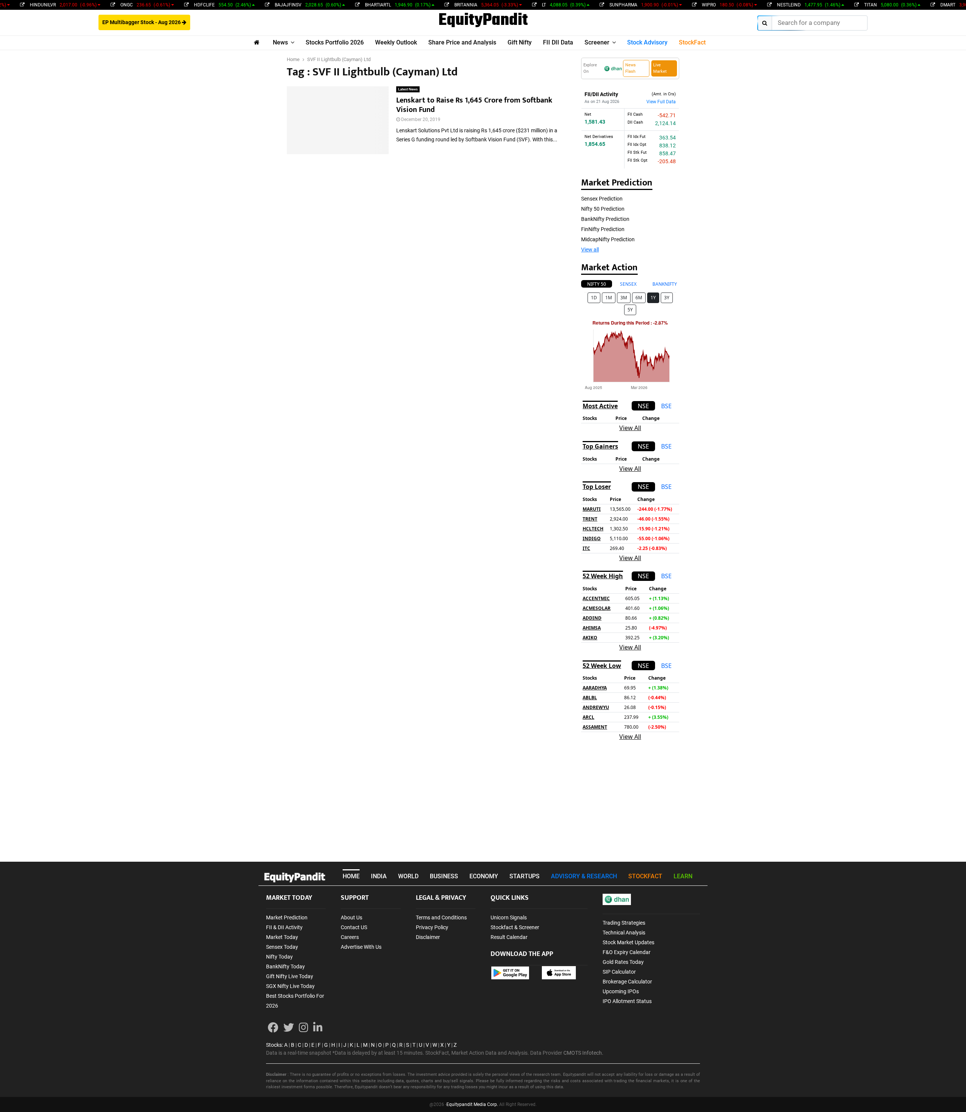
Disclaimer (428, 937)
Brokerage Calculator (627, 982)
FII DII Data (558, 42)
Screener (597, 42)
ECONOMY (483, 876)
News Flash (630, 68)
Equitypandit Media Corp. (472, 1104)
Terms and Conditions (441, 917)
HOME (351, 876)
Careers (350, 937)
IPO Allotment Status (627, 1001)
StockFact (692, 42)
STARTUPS (524, 876)
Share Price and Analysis (462, 42)
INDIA (379, 876)
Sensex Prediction (602, 199)
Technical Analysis (624, 933)
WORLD (408, 876)
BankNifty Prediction (605, 219)
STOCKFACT (645, 876)
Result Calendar (509, 937)
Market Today (282, 937)
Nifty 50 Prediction (603, 209)
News (280, 42)
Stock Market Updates (628, 942)
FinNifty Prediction (603, 229)
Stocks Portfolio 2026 (335, 42)
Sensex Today (282, 947)
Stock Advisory (647, 42)
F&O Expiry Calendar (627, 952)
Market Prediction (287, 917)
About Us (351, 917)
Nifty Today (279, 957)
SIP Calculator (619, 972)
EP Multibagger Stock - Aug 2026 (142, 22)
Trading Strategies (624, 923)
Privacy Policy (432, 927)
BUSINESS (444, 876)
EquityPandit (483, 21)
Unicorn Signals (509, 917)
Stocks (274, 1045)
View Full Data (661, 101)
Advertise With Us (361, 947)
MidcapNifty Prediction (608, 239)
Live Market (660, 68)
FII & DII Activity (284, 927)
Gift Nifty (520, 42)
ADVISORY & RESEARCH (584, 876)
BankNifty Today (285, 966)
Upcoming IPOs (621, 991)
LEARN (683, 876)
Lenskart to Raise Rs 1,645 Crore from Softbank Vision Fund (474, 105)
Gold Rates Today (623, 962)
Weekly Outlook (396, 42)
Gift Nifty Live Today (289, 976)
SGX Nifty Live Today (290, 986)
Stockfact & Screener (515, 927)
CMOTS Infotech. (583, 1053)
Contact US (354, 927)
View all (590, 250)
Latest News (408, 89)
